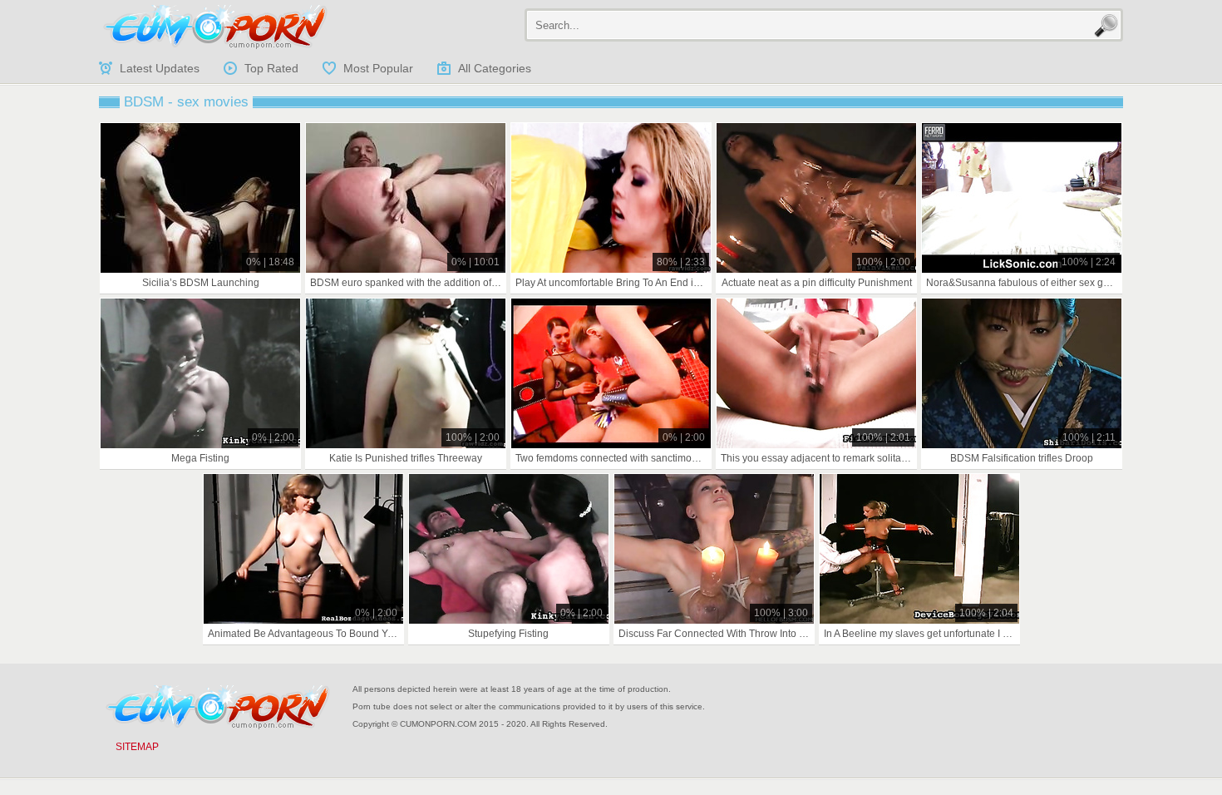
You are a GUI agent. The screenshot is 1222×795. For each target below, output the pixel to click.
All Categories (494, 68)
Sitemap (137, 747)
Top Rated (271, 68)
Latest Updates (160, 68)
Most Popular (378, 68)
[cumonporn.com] (215, 26)
